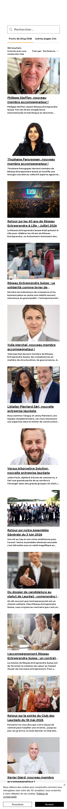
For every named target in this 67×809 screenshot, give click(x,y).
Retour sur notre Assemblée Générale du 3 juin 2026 (28, 532)
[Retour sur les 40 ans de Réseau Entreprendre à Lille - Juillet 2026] (33, 199)
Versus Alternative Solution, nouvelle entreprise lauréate (28, 470)
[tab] (20, 39)
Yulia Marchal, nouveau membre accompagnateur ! (31, 347)
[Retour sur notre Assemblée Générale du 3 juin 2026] (33, 508)
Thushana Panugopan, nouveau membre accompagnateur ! (31, 161)
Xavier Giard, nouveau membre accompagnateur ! (30, 779)
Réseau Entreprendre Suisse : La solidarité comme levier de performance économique (31, 285)
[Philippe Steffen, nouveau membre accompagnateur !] (33, 76)
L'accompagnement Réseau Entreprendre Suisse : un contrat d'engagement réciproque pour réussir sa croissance (31, 656)
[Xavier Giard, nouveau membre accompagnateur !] (33, 755)
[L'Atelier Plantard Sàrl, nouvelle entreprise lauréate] (33, 384)
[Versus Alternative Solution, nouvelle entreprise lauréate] (33, 446)
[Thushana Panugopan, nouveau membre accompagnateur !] (33, 137)
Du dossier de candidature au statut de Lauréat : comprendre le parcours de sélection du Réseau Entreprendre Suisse (32, 594)
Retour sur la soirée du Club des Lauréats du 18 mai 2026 (30, 718)
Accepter (49, 804)
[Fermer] (62, 786)
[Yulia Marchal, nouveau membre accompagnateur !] (33, 323)
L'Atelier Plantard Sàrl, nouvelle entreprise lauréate (30, 408)
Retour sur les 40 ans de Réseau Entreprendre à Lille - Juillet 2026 (32, 223)
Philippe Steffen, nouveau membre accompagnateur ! (27, 100)
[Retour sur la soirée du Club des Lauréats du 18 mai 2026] (33, 694)
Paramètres (17, 804)
